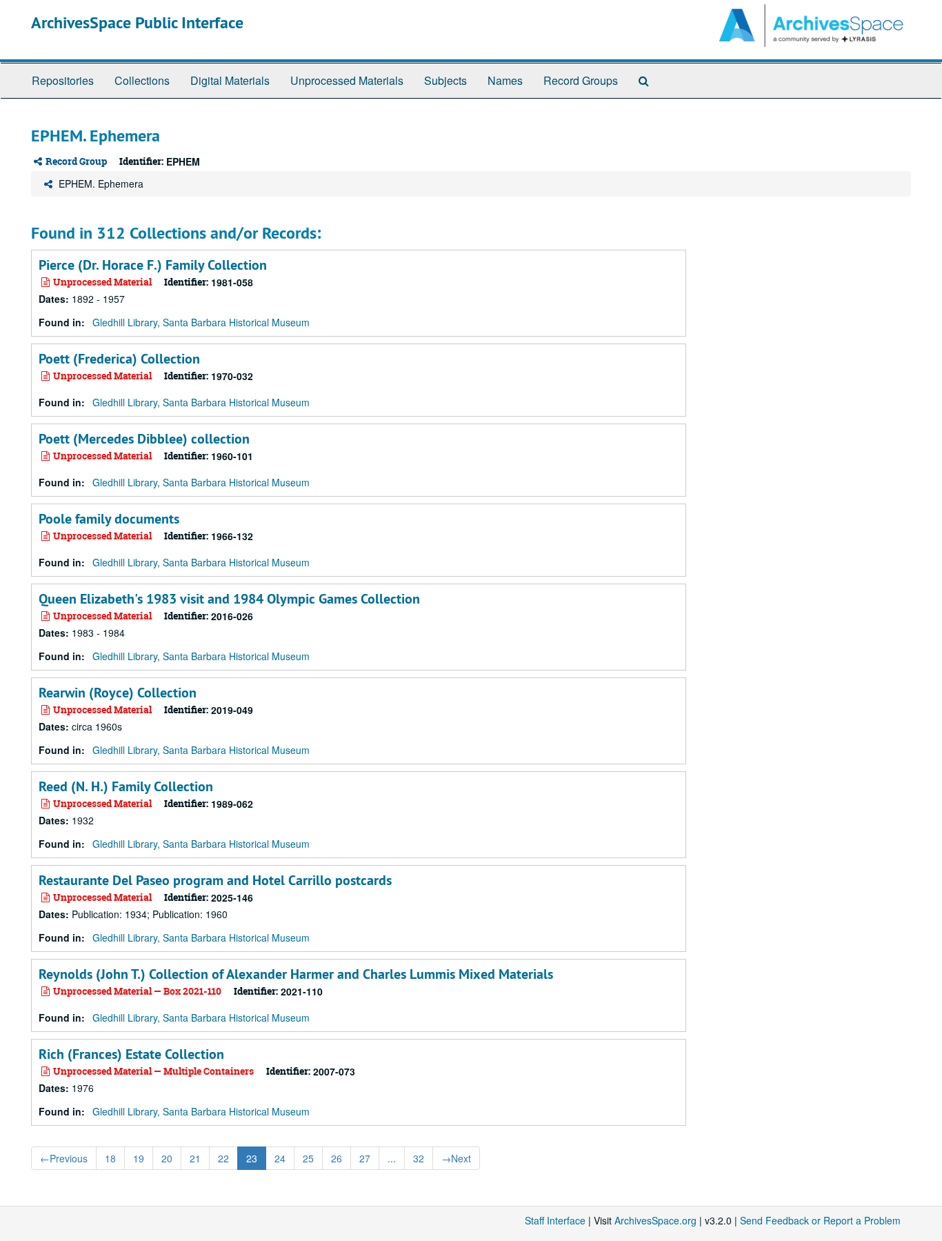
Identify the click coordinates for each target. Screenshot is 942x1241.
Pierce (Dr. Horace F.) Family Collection (153, 265)
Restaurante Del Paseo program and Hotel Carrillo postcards (215, 880)
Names (505, 80)
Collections (142, 80)
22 (223, 1158)
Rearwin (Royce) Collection (118, 693)
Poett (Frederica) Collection (119, 359)
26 (336, 1158)
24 (279, 1158)
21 (195, 1158)
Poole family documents (109, 519)
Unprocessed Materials (346, 80)
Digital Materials (230, 80)
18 (110, 1158)
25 (308, 1158)
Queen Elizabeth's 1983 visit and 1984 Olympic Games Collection (229, 599)
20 (166, 1158)
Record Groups (580, 80)
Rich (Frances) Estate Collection (131, 1054)
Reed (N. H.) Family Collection (126, 786)
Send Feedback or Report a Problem (820, 1220)
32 (418, 1158)
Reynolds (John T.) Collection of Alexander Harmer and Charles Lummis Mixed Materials (296, 974)
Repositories (63, 80)
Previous (64, 1158)
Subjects (445, 80)
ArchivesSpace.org (655, 1220)
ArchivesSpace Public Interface (137, 22)
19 (138, 1158)
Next (456, 1158)
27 (364, 1158)
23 (251, 1158)
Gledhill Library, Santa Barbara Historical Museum (201, 322)
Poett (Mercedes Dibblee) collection (144, 439)
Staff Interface (555, 1220)
